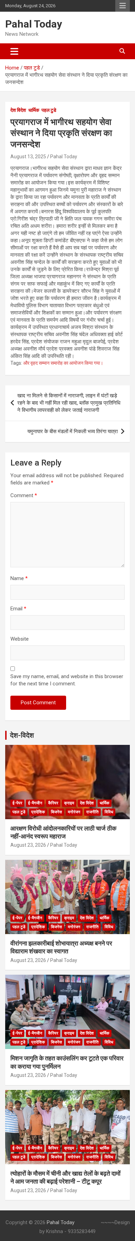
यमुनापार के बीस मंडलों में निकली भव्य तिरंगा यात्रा (72, 431)
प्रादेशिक (38, 812)
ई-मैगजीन (35, 803)
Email (18, 609)
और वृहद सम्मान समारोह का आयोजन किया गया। (63, 363)
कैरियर (53, 803)
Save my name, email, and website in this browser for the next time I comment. (66, 680)
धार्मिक (33, 110)
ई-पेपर (17, 803)
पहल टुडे (49, 110)
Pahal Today (33, 24)
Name (19, 578)
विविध (109, 812)
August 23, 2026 (28, 845)
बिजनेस (56, 812)
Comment (23, 495)
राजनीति (92, 812)
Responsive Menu (122, 6)
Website (19, 639)
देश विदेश (18, 110)
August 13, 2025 (28, 156)
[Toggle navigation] (14, 51)
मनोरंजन (74, 812)
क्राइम (69, 803)
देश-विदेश (22, 735)
